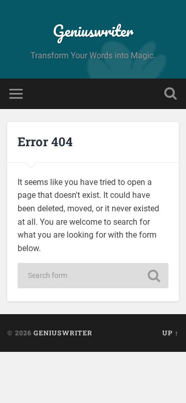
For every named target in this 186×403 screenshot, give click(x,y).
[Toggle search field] (170, 94)
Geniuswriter (93, 30)
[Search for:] (93, 275)
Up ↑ (170, 333)
